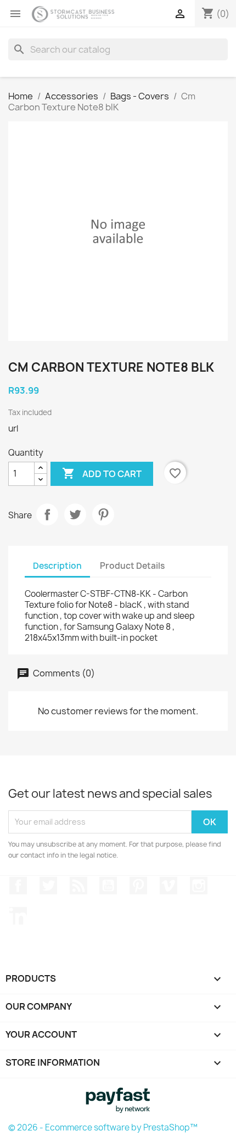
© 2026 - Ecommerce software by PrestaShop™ (103, 1127)
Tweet (75, 514)
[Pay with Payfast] (118, 1099)
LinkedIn (18, 916)
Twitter (48, 885)
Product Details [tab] (132, 566)
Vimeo (168, 885)
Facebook (18, 885)
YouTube (108, 885)
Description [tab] (57, 566)
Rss (78, 885)
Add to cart (102, 473)
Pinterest (103, 514)
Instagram (198, 885)
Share (47, 514)
